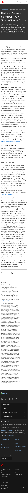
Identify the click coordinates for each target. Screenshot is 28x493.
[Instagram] (16, 399)
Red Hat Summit (4, 476)
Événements (3, 471)
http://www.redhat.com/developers (10, 141)
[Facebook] (9, 399)
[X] (13, 399)
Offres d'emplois (18, 450)
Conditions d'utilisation (19, 484)
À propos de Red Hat (5, 469)
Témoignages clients (6, 444)
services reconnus (9, 435)
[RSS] (12, 273)
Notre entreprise (5, 439)
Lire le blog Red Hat (19, 472)
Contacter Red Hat (5, 472)
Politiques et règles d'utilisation (5, 487)
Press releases (4, 9)
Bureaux (16, 471)
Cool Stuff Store (18, 474)
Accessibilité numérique (20, 487)
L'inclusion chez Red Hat (6, 474)
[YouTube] (6, 399)
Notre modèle (4, 442)
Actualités (17, 439)
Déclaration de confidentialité (4, 485)
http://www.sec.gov (12, 226)
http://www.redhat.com (7, 159)
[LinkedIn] (2, 399)
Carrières (17, 469)
